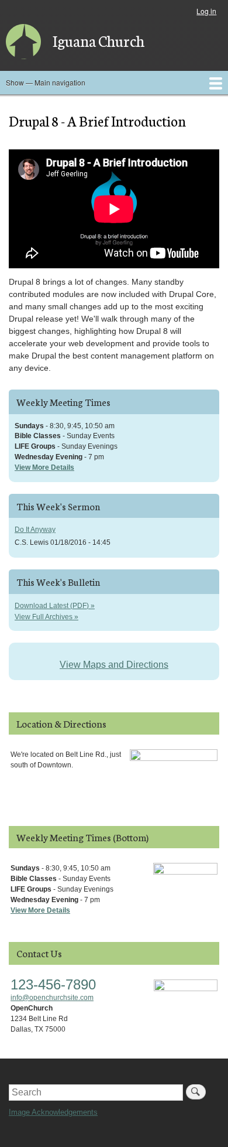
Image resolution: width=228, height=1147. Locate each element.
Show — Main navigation (45, 82)
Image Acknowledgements (53, 1112)
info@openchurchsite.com (52, 998)
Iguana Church (98, 40)
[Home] (23, 41)
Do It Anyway (35, 529)
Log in (206, 11)
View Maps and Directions (114, 665)
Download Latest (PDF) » (55, 606)
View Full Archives (43, 617)
